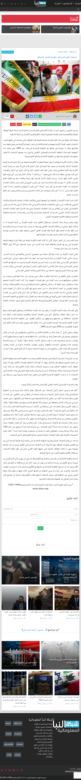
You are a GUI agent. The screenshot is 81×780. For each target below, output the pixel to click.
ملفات (9, 754)
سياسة (8, 723)
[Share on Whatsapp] (40, 116)
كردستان (19, 124)
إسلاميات (17, 733)
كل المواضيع (67, 3)
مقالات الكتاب (63, 52)
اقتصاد (8, 733)
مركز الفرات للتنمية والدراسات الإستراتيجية (49, 124)
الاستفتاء (13, 124)
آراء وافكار (73, 52)
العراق (68, 124)
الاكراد (64, 124)
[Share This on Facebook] (27, 116)
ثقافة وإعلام (8, 744)
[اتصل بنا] (25, 4)
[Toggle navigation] (78, 9)
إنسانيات (19, 744)
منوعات (17, 754)
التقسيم (35, 124)
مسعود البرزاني (27, 124)
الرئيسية (78, 3)
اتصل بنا (58, 3)
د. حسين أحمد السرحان (34, 630)
